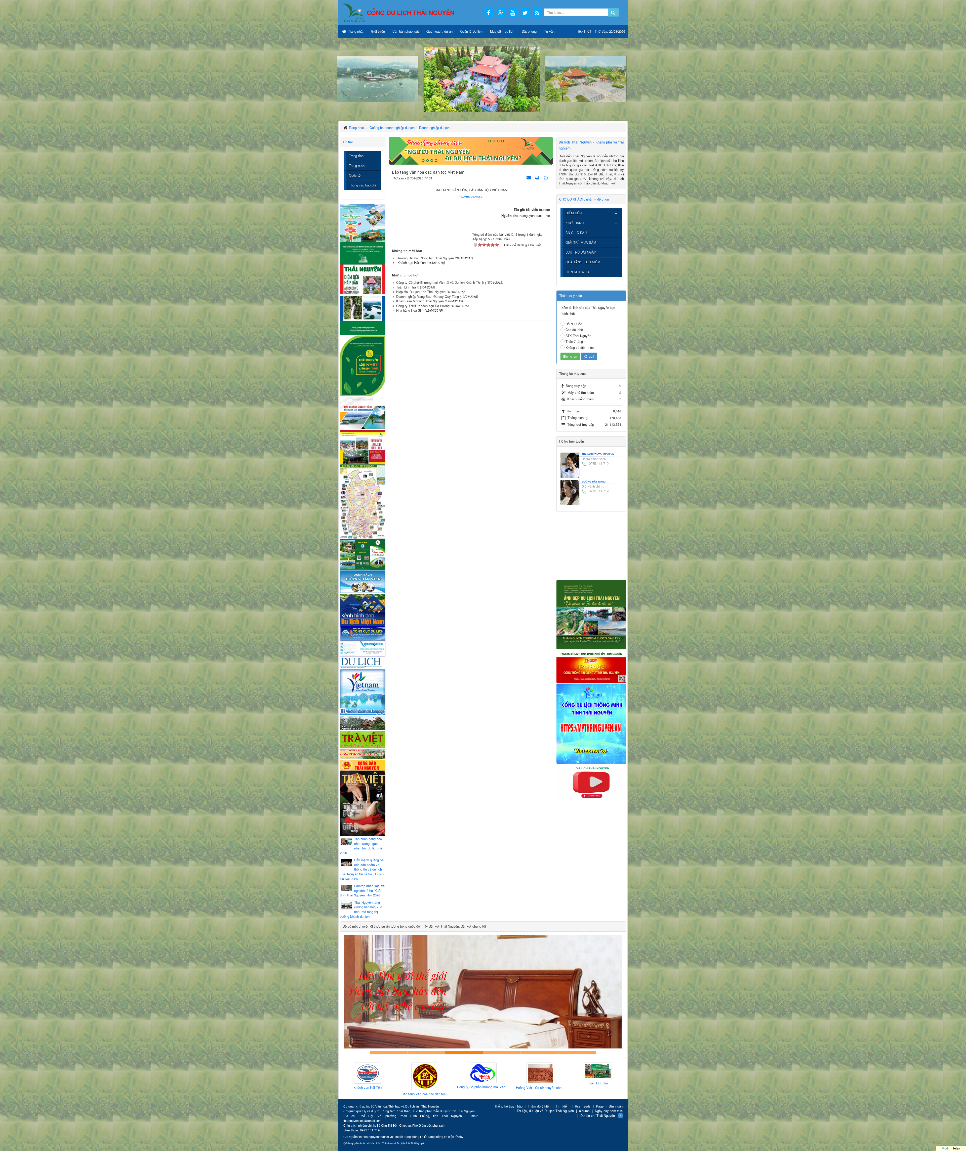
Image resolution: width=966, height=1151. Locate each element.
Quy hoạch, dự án (439, 31)
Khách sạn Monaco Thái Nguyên (420, 301)
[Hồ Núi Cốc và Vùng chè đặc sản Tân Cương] (362, 764)
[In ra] (537, 177)
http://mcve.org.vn (471, 196)
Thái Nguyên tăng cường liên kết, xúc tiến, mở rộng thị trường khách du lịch (361, 909)
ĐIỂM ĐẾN (574, 213)
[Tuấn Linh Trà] (483, 1071)
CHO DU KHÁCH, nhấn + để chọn (584, 199)
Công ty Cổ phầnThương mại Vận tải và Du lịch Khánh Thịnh (440, 282)
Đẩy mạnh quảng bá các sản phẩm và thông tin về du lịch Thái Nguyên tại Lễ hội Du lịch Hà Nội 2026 (362, 869)
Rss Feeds (583, 1106)
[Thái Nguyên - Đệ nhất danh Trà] (362, 365)
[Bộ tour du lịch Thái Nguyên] (362, 554)
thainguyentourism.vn (598, 454)
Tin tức (348, 141)
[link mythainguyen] (591, 723)
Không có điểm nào (580, 347)
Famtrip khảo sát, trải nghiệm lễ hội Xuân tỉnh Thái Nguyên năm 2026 (362, 890)
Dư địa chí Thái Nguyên (597, 1115)
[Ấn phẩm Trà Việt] (362, 739)
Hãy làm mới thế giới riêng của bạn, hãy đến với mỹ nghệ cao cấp (464, 1052)
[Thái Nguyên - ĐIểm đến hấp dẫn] (362, 287)
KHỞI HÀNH (575, 222)
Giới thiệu (378, 31)
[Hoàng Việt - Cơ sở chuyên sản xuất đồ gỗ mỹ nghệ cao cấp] (425, 1073)
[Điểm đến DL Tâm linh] (362, 446)
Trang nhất (355, 31)
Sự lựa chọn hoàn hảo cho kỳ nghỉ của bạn (389, 1052)
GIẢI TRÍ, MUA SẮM (581, 242)
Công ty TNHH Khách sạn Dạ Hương (423, 305)
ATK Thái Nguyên (578, 335)
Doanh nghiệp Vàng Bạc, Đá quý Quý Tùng (427, 296)
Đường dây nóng (594, 481)
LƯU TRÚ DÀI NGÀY (581, 252)
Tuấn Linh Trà (406, 287)
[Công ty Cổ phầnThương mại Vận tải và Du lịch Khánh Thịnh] (367, 1073)
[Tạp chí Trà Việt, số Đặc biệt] (362, 803)
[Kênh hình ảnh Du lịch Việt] (362, 609)
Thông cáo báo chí (362, 185)
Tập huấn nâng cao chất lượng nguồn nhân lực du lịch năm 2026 (362, 846)
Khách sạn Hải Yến (411, 262)
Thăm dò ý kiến (539, 1106)
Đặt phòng (529, 31)
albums (584, 1110)
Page (599, 1106)
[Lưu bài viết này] (546, 177)
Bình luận (616, 1106)
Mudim (946, 1148)
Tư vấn (549, 31)
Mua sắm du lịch (502, 31)
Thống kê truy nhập (508, 1106)
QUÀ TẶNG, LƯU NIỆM (583, 262)
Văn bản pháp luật (405, 31)
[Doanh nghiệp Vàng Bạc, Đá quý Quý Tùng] (598, 1077)
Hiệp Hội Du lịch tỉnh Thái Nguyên (421, 291)
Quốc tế (354, 175)
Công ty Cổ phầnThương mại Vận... (367, 1087)
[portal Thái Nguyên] (362, 753)
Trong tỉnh (356, 155)
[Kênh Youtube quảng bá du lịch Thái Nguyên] (591, 782)
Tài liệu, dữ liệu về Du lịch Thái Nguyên (545, 1110)
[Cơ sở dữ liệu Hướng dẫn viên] (362, 581)
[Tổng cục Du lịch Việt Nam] (362, 641)
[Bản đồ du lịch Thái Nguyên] (362, 501)
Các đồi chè (574, 329)
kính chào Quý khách (426, 1052)
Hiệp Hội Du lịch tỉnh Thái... (540, 1085)
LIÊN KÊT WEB (577, 271)
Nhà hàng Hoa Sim (410, 310)
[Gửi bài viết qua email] (529, 177)
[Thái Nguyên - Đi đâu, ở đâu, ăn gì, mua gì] (362, 222)
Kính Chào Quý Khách (577, 1052)
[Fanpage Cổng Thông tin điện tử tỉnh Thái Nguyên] (591, 665)
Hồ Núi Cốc (574, 323)
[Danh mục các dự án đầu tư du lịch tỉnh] (362, 412)
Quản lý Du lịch (471, 31)
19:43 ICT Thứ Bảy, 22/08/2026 (601, 31)
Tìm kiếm (563, 1106)
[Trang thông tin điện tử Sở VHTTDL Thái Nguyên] (362, 722)
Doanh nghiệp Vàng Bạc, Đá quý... (598, 1094)
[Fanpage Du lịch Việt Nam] (362, 692)
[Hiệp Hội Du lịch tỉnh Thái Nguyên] (540, 1072)
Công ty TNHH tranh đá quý (502, 1052)
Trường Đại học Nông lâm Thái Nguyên (425, 258)
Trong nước (357, 165)
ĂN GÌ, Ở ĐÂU (576, 232)
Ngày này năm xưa (609, 1110)
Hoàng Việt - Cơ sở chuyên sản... (425, 1087)
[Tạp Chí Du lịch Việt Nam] (362, 662)
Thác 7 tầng (574, 341)
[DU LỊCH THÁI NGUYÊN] (591, 614)
